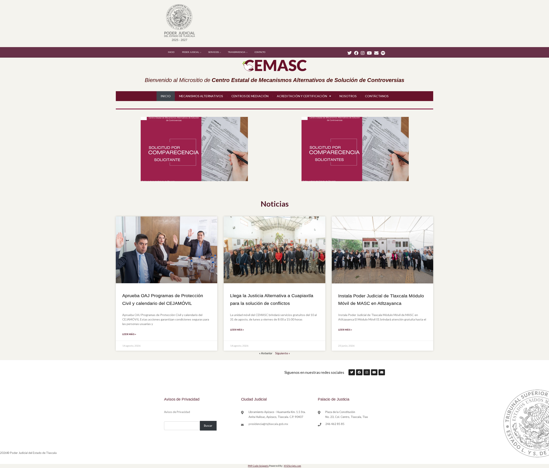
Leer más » (129, 334)
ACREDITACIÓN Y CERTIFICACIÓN (302, 96)
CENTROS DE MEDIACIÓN (249, 96)
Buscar (208, 425)
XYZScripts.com (292, 465)
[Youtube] (369, 52)
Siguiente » (282, 353)
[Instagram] (363, 52)
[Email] (376, 52)
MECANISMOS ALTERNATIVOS (201, 96)
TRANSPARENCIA (236, 52)
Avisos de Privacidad (177, 412)
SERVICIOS (213, 52)
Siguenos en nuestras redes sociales (314, 372)
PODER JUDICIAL (190, 52)
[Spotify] (383, 52)
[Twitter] (349, 52)
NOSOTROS (348, 96)
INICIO (171, 52)
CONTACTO (260, 52)
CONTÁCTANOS (377, 96)
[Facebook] (356, 52)
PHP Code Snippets (258, 465)
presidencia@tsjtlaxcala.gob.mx (268, 424)
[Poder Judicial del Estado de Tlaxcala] (179, 23)
